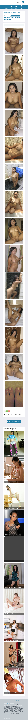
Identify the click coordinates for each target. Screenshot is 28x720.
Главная (6, 8)
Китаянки (17, 15)
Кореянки (11, 17)
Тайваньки (17, 17)
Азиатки (12, 15)
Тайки (5, 19)
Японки (6, 17)
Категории (11, 8)
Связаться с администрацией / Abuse (12, 700)
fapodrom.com (8, 2)
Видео (21, 8)
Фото (16, 8)
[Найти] (23, 2)
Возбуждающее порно (9, 703)
